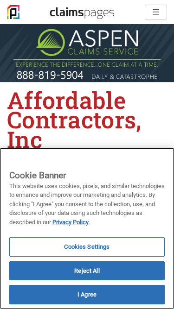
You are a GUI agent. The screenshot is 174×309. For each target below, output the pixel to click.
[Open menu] (156, 12)
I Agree (87, 294)
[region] (87, 228)
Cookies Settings (87, 246)
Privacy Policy (70, 222)
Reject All (86, 270)
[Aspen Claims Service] (87, 53)
